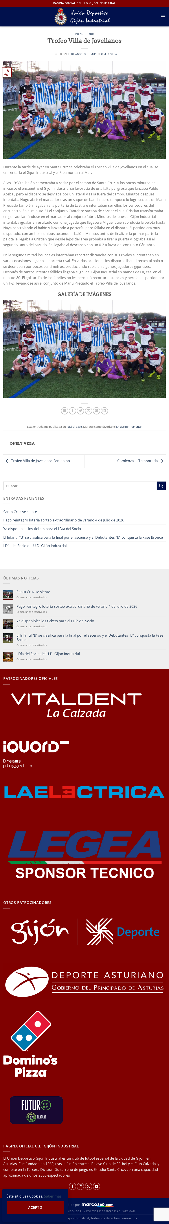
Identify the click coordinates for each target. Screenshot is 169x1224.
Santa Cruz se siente (20, 511)
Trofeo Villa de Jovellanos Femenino (40, 461)
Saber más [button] (53, 1196)
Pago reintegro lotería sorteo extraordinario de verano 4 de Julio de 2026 (63, 520)
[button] (163, 16)
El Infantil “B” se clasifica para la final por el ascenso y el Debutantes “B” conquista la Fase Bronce (83, 537)
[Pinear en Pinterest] (96, 410)
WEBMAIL (129, 1211)
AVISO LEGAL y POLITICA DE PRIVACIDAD (92, 1211)
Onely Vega (109, 54)
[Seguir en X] (88, 1186)
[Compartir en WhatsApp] (64, 410)
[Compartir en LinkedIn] (104, 410)
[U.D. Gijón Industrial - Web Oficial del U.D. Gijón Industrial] (84, 16)
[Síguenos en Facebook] (72, 1186)
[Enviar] (161, 486)
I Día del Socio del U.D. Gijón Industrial (35, 545)
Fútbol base (84, 34)
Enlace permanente (128, 427)
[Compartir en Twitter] (80, 410)
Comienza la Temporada (138, 461)
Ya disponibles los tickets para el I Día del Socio (42, 528)
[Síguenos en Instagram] (80, 1186)
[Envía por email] (88, 410)
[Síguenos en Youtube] (96, 1186)
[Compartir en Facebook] (72, 410)
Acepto (35, 1207)
